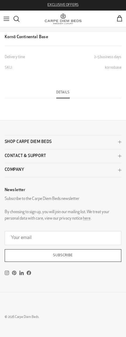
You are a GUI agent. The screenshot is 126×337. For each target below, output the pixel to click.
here (87, 218)
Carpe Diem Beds (27, 317)
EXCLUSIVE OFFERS (63, 5)
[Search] (19, 18)
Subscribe (63, 255)
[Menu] (6, 18)
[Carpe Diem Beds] (63, 19)
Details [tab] (63, 92)
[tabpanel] (63, 101)
